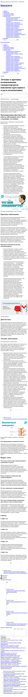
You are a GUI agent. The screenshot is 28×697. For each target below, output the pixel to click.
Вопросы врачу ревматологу (13, 37)
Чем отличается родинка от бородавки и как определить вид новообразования (14, 685)
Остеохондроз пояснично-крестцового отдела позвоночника (15, 591)
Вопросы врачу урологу (12, 18)
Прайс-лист (6, 12)
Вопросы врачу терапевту (12, 35)
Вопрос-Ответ (6, 16)
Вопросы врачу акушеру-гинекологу (15, 29)
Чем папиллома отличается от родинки (13, 693)
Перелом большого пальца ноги (8, 654)
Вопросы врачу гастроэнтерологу (14, 24)
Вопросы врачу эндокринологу (14, 30)
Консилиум (6, 5)
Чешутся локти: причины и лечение (9, 646)
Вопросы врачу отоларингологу (14, 33)
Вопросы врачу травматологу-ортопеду (16, 34)
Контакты (5, 38)
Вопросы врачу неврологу (13, 26)
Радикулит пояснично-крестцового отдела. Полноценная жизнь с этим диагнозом (16, 624)
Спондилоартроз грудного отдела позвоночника (15, 419)
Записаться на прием (8, 13)
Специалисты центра (8, 15)
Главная (5, 11)
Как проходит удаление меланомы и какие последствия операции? (13, 674)
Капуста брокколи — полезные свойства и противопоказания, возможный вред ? (11, 661)
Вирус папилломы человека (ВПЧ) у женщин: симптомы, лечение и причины (14, 679)
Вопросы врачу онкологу (12, 31)
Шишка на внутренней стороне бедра (10, 657)
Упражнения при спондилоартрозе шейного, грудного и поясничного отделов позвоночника (15, 572)
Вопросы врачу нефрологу (12, 25)
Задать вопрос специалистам (13, 17)
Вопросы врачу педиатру (12, 28)
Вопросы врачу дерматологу (13, 22)
